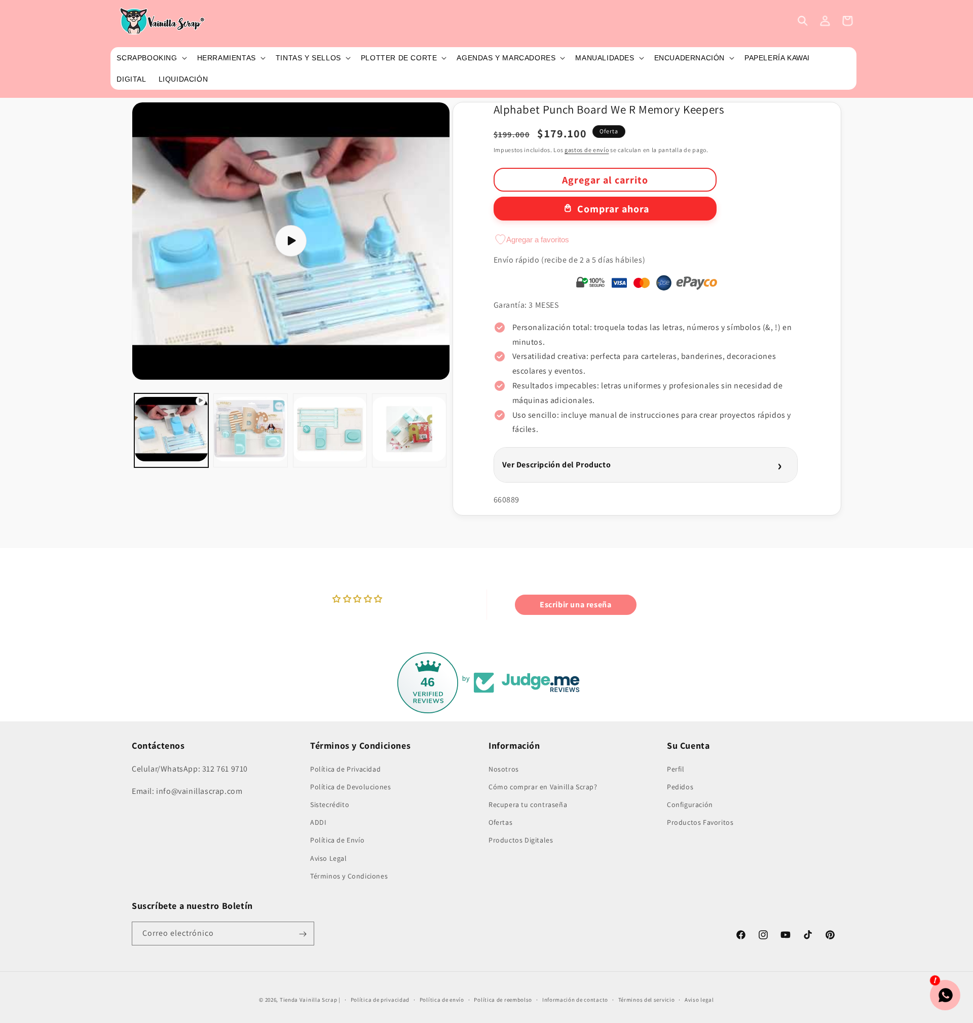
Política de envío (442, 999)
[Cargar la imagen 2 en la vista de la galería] (330, 430)
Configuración (690, 804)
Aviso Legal (328, 857)
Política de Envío (337, 840)
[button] (150, 57)
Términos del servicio (646, 999)
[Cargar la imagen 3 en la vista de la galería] (409, 430)
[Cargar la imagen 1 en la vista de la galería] (250, 430)
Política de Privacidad (345, 768)
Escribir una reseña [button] (575, 604)
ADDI (318, 821)
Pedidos (680, 786)
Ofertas (500, 821)
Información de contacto (575, 999)
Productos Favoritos (700, 821)
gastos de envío (587, 150)
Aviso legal (699, 999)
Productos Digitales (521, 840)
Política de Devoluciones (350, 786)
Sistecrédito (329, 804)
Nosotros (504, 768)
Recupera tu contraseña (528, 804)
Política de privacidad (380, 999)
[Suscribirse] (302, 934)
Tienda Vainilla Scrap (309, 999)
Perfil (676, 768)
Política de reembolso (503, 999)
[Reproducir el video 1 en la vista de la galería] (171, 430)
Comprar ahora (613, 208)
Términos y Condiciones (349, 875)
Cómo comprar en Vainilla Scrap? (543, 786)
